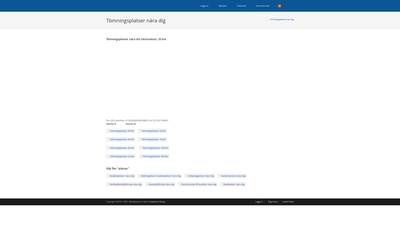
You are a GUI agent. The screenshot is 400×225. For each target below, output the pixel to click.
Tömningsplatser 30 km (121, 147)
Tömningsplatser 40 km (121, 139)
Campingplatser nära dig (200, 175)
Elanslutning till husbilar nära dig (198, 184)
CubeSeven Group (157, 201)
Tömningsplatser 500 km (155, 156)
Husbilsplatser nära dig (121, 175)
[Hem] (266, 19)
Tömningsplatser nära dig (282, 19)
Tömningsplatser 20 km (121, 156)
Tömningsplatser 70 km (153, 139)
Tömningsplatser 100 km (155, 147)
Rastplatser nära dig (234, 184)
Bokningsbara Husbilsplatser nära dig (161, 175)
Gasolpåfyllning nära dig (161, 184)
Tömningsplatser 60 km (153, 130)
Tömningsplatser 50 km (121, 130)
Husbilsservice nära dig (232, 175)
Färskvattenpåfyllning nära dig (125, 184)
